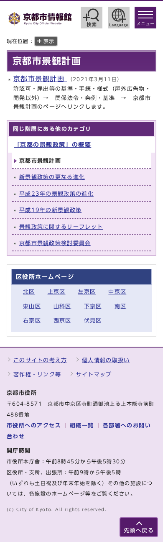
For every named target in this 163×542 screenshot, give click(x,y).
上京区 (57, 291)
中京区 (117, 291)
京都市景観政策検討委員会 (55, 243)
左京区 (87, 291)
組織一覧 (82, 425)
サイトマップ (94, 374)
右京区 (32, 320)
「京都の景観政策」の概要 (52, 144)
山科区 (62, 306)
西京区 (62, 320)
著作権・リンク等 (37, 374)
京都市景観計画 (40, 78)
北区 (29, 291)
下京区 (93, 306)
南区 (121, 306)
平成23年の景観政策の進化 (56, 194)
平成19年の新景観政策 (50, 210)
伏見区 (93, 320)
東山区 (32, 306)
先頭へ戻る (139, 530)
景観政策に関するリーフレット (61, 227)
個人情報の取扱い (106, 360)
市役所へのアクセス (34, 425)
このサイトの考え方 (40, 360)
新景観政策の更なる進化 (52, 177)
